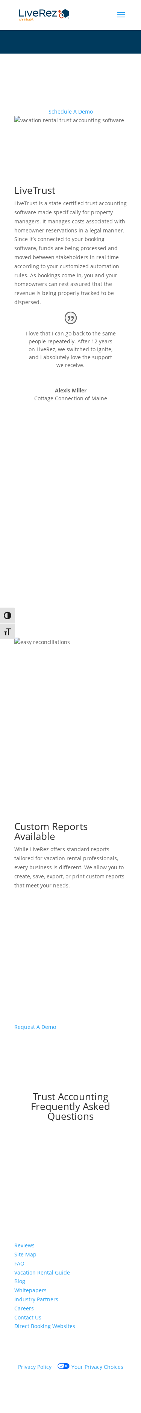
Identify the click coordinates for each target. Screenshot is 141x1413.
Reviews (24, 1245)
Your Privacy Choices (97, 1366)
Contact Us (27, 1317)
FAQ (19, 1263)
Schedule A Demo (71, 111)
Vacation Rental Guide (42, 1272)
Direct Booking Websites (44, 1326)
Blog (19, 1281)
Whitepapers (30, 1290)
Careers (24, 1308)
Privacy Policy (35, 1366)
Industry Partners (36, 1299)
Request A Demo (35, 1026)
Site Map (25, 1254)
